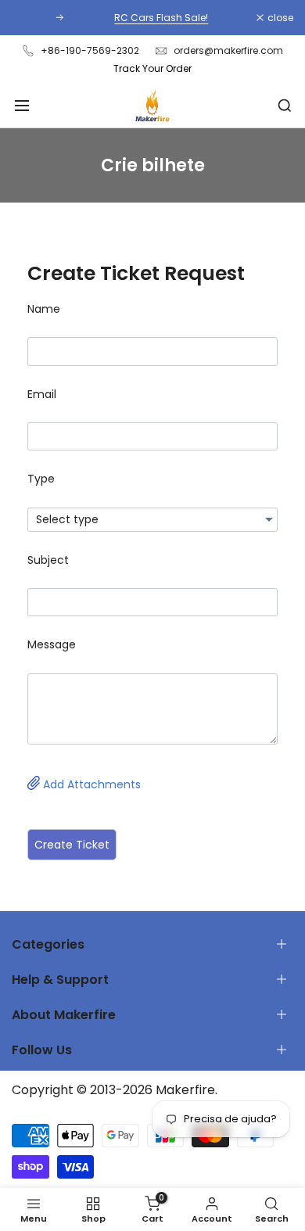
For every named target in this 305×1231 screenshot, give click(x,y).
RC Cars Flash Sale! (155, 17)
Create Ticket (71, 844)
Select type (67, 519)
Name (43, 309)
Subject (48, 560)
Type (41, 478)
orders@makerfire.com (228, 50)
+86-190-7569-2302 (90, 50)
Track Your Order (152, 68)
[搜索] (285, 106)
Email (41, 394)
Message (51, 644)
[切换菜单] (22, 105)
